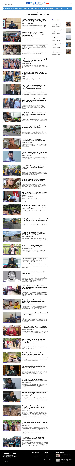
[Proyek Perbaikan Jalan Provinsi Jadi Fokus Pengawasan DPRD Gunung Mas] (12, 330)
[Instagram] (5, 461)
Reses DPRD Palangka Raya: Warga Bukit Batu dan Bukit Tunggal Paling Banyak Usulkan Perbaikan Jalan (34, 20)
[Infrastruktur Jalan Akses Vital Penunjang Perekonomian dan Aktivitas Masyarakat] (12, 425)
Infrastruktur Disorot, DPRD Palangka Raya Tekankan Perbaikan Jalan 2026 (34, 153)
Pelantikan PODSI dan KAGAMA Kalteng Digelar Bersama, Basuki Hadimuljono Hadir (58, 24)
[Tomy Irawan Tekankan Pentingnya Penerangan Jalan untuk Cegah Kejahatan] (12, 343)
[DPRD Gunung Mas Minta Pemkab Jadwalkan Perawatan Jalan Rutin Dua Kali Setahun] (12, 76)
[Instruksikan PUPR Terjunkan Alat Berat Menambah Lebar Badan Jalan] (12, 441)
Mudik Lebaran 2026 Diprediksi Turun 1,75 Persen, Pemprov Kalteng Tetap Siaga (34, 194)
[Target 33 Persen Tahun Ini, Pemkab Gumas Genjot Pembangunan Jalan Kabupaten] (12, 304)
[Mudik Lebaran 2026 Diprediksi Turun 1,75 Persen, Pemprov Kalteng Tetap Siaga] (12, 196)
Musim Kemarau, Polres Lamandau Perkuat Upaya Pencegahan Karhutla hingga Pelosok (34, 47)
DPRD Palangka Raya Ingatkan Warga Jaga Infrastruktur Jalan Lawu (34, 126)
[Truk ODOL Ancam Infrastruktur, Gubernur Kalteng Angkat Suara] (12, 249)
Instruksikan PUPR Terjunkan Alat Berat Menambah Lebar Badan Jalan (33, 438)
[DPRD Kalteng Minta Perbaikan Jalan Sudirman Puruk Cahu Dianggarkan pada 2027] (12, 117)
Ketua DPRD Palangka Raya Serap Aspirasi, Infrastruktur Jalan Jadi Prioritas (33, 167)
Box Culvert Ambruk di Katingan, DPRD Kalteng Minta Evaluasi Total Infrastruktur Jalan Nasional (34, 87)
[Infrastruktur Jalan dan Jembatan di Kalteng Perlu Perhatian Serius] (12, 263)
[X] (9, 461)
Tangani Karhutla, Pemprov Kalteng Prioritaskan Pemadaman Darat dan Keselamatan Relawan (58, 45)
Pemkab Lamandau (6, 68)
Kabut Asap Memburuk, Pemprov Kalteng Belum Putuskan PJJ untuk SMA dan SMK (58, 38)
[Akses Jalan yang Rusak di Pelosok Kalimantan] (12, 276)
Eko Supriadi (24, 76)
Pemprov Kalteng (5, 148)
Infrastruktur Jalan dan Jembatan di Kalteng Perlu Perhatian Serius (34, 259)
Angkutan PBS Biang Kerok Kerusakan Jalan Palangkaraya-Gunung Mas (34, 353)
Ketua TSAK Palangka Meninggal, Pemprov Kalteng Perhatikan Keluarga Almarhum (57, 51)
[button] (71, 3)
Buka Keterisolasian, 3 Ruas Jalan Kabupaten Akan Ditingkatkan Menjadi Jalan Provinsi (34, 287)
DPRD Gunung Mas (6, 81)
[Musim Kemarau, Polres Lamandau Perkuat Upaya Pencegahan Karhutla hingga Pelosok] (12, 50)
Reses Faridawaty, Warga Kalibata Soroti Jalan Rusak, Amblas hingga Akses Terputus (33, 34)
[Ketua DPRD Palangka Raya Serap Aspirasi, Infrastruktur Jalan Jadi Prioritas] (12, 170)
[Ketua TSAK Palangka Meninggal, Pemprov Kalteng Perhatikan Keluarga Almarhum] (68, 51)
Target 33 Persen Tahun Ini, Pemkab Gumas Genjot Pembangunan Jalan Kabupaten (33, 301)
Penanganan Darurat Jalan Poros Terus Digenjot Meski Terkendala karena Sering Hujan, (34, 407)
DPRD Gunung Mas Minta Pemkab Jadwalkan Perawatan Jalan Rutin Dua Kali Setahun (34, 74)
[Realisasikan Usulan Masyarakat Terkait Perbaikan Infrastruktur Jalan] (12, 383)
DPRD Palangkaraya (6, 28)
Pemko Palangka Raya (6, 241)
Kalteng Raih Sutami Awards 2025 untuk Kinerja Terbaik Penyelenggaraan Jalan (35, 219)
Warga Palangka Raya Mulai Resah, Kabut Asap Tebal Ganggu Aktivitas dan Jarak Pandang (58, 31)
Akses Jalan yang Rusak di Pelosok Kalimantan (33, 272)
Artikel (4, 281)
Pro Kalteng (5, 375)
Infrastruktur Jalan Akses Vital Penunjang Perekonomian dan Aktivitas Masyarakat (34, 422)
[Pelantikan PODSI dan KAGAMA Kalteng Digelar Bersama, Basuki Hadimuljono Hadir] (68, 24)
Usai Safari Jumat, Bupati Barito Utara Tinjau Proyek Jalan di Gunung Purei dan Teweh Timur (34, 100)
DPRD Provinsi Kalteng (6, 41)
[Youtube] (11, 461)
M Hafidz (23, 23)
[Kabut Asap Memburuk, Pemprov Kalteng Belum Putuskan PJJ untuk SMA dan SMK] (68, 37)
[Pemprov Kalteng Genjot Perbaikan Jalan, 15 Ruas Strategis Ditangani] (12, 183)
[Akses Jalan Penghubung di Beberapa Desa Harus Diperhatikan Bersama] (12, 396)
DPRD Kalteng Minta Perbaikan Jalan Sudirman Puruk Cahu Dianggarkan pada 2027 (34, 114)
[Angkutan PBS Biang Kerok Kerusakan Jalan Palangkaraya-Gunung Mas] (12, 357)
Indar (23, 236)
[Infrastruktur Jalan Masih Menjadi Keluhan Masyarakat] (12, 370)
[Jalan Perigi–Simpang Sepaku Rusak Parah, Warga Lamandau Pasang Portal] (12, 209)
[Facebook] (3, 461)
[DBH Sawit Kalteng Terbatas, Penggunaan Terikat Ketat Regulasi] (12, 143)
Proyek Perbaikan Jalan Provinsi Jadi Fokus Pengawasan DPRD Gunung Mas (34, 327)
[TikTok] (7, 461)
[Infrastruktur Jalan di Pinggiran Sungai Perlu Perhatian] (12, 317)
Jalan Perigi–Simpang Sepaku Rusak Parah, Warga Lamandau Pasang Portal (34, 206)
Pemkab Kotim (5, 415)
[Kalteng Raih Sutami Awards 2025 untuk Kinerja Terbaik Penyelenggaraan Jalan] (12, 223)
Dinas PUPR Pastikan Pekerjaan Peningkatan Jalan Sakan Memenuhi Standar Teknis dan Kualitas (33, 233)
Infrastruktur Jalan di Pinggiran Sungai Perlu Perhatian (35, 313)
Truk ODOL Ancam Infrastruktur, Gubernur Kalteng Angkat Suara (33, 246)
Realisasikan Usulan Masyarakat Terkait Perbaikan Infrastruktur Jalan (34, 380)
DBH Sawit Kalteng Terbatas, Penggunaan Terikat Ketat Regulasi (33, 140)
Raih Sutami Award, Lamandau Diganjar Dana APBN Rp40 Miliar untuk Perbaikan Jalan (35, 60)
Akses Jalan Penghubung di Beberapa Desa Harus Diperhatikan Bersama (34, 393)
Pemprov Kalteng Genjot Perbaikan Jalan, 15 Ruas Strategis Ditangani (33, 179)
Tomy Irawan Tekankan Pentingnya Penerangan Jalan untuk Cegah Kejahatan (33, 341)
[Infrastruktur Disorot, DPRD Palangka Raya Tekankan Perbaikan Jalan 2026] (12, 156)
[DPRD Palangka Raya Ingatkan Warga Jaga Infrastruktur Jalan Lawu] (12, 130)
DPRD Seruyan (5, 388)
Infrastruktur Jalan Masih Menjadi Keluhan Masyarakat (33, 366)
